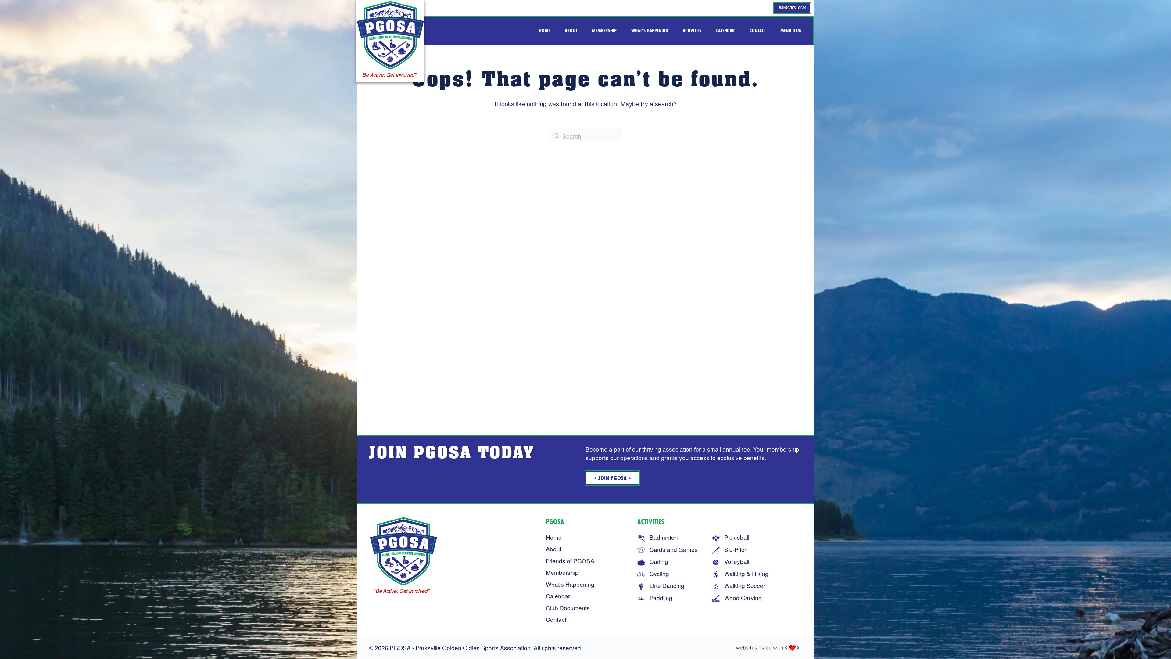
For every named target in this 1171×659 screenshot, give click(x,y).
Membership (562, 572)
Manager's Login (792, 7)
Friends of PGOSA (570, 560)
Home (554, 537)
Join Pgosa (612, 478)
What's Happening (570, 584)
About (553, 549)
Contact (556, 619)
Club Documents (568, 607)
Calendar (558, 596)
